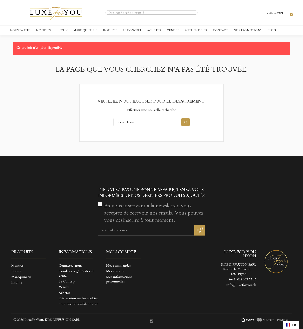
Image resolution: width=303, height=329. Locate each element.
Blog (272, 30)
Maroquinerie (85, 30)
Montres (43, 30)
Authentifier (196, 30)
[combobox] (291, 325)
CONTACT (220, 30)
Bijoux (62, 30)
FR (294, 325)
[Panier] (289, 12)
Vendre (173, 30)
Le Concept (132, 30)
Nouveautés (20, 30)
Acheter (154, 30)
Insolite (110, 30)
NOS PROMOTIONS (248, 30)
